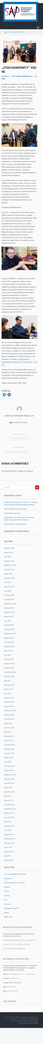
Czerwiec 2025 (9, 578)
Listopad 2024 (9, 599)
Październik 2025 (10, 565)
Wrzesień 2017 (9, 843)
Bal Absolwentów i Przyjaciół (14, 883)
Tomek (4, 278)
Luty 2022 (7, 693)
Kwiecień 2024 (9, 612)
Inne (3, 79)
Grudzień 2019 (9, 766)
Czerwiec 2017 (9, 852)
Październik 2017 (10, 839)
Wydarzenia (8, 917)
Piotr (3, 212)
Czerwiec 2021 (9, 728)
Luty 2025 (7, 591)
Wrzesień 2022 (9, 676)
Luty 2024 (7, 621)
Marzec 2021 (8, 740)
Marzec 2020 (8, 758)
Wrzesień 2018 (9, 813)
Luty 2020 (7, 762)
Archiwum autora (19, 422)
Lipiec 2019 (8, 787)
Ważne (6, 913)
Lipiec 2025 (8, 574)
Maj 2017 (7, 856)
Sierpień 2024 (9, 608)
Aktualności (8, 878)
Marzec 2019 (8, 800)
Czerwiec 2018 (9, 817)
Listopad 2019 (9, 770)
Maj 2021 (7, 732)
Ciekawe (7, 887)
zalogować (29, 471)
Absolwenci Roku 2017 (20, 439)
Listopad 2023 (9, 629)
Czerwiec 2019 (9, 792)
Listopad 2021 (9, 706)
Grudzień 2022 (9, 663)
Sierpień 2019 (9, 783)
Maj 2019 (7, 796)
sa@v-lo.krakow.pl (15, 982)
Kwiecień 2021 (9, 736)
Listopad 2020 (9, 749)
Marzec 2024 (8, 616)
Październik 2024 (10, 604)
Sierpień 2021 (9, 719)
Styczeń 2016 (9, 860)
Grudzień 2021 (9, 702)
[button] (38, 28)
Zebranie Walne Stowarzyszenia (15, 509)
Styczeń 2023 (9, 659)
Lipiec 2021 (8, 723)
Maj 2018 (7, 822)
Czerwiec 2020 (9, 753)
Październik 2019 (10, 775)
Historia (7, 895)
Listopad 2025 (9, 561)
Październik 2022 (10, 672)
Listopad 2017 (9, 834)
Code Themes (34, 1023)
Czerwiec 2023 (9, 642)
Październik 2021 (10, 710)
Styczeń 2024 (9, 625)
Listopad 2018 (9, 804)
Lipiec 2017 (8, 847)
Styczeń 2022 (9, 698)
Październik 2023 (10, 634)
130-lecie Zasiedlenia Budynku (15, 874)
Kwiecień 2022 (9, 685)
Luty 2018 (7, 830)
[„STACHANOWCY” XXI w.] (19, 52)
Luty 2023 (7, 655)
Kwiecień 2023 (9, 646)
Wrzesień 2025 (9, 569)
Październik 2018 (10, 809)
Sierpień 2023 (9, 638)
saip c (6, 76)
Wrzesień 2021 (9, 715)
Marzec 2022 (8, 689)
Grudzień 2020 (9, 745)
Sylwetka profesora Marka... (18, 452)
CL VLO (6, 891)
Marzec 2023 (8, 651)
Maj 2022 (7, 681)
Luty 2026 (7, 557)
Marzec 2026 (8, 552)
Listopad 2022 (9, 668)
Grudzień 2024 (9, 595)
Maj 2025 (7, 582)
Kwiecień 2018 (9, 826)
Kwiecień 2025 (9, 587)
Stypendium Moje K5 (11, 908)
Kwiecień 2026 (9, 548)
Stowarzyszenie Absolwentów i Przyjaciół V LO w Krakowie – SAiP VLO (19, 362)
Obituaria (7, 904)
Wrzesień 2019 (9, 779)
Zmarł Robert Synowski (12, 513)
